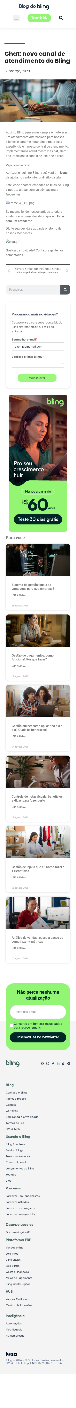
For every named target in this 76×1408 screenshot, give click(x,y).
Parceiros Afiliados (17, 1202)
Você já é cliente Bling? (28, 356)
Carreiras (12, 1111)
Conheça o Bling (16, 1092)
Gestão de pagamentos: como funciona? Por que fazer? (33, 657)
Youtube (11, 1174)
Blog (8, 1180)
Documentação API (18, 1232)
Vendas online (14, 1247)
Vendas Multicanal (17, 1299)
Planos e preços (16, 1098)
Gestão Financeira (17, 1272)
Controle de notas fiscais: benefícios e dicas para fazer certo (37, 798)
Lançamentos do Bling (20, 1168)
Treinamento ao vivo (18, 1156)
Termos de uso (15, 1123)
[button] (16, 18)
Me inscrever (37, 377)
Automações (14, 1323)
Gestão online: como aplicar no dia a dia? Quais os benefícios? (37, 728)
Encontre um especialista (21, 1214)
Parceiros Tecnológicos (20, 1208)
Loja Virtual (13, 1266)
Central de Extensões (19, 1305)
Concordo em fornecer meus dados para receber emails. (38, 1025)
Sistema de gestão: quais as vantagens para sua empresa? (33, 587)
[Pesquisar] (65, 290)
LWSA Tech (13, 1129)
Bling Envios (13, 1259)
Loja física (12, 1253)
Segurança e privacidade (22, 1117)
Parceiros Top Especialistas (23, 1196)
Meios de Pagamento (19, 1278)
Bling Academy (15, 1144)
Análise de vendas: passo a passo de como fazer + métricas (37, 939)
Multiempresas (15, 1335)
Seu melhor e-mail (24, 339)
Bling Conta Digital (18, 1284)
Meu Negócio (14, 1329)
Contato (11, 1105)
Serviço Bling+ (15, 1150)
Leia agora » (19, 595)
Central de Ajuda (16, 1162)
